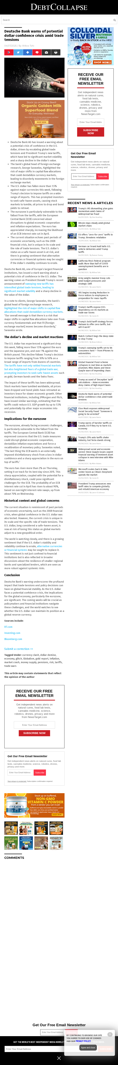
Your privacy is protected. (17, 781)
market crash (12, 662)
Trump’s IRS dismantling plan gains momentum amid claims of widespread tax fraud (95, 211)
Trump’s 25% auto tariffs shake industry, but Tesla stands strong (94, 439)
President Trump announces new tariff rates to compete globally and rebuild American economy (94, 486)
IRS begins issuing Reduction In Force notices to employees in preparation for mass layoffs (93, 295)
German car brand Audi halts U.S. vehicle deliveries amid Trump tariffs (94, 249)
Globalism (28, 658)
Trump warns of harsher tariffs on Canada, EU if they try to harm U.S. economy (95, 426)
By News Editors (96, 342)
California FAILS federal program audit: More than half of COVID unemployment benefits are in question (94, 265)
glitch (19, 658)
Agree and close (88, 1047)
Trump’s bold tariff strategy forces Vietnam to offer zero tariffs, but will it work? (95, 324)
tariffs (58, 662)
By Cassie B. (94, 316)
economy (9, 658)
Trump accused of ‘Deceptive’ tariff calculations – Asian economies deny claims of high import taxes (95, 382)
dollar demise (48, 655)
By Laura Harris (95, 287)
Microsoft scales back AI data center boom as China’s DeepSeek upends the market (95, 472)
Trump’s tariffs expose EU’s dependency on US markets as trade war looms (93, 310)
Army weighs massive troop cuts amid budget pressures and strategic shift (94, 281)
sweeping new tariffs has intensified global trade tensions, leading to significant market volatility (29, 287)
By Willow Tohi (95, 229)
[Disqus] (34, 900)
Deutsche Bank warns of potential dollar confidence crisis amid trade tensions (95, 397)
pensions (43, 662)
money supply (28, 662)
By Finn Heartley (96, 217)
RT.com (8, 626)
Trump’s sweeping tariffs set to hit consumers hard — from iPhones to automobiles (95, 351)
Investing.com (12, 633)
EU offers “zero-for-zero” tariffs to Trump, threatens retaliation (95, 236)
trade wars (10, 666)
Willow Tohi (28, 45)
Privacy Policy (83, 1041)
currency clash (30, 655)
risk (51, 662)
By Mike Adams (95, 464)
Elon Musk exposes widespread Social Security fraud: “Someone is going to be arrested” (95, 411)
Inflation (54, 658)
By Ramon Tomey (96, 255)
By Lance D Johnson (97, 493)
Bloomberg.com (13, 639)
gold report (41, 658)
